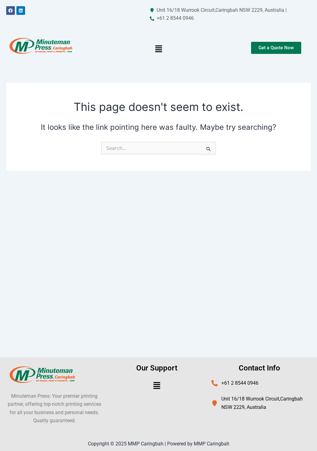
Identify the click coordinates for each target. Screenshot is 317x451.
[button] (158, 49)
